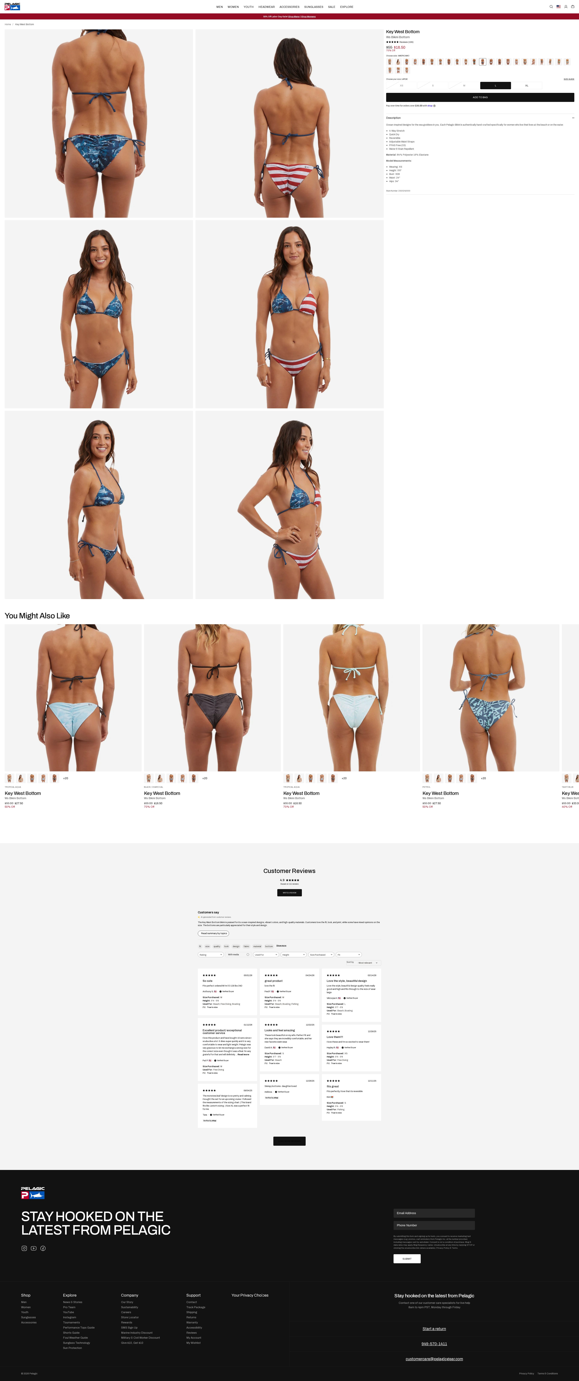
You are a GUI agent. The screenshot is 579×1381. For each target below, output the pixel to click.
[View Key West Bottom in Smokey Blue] (389, 70)
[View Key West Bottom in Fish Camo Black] (550, 61)
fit (200, 946)
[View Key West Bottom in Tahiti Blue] (474, 61)
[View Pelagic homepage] (32, 1193)
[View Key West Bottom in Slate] (440, 61)
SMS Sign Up (129, 1327)
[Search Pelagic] (551, 6)
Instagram (69, 1317)
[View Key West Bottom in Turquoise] (567, 61)
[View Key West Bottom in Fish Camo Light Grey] (406, 70)
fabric (246, 946)
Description (393, 118)
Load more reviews (289, 1141)
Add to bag (480, 97)
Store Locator (130, 1317)
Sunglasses (313, 7)
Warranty (192, 1322)
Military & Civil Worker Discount (140, 1337)
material (257, 946)
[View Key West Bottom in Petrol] (406, 61)
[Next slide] (560, 698)
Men (219, 7)
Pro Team (69, 1307)
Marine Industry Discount (137, 1332)
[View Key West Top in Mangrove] (398, 61)
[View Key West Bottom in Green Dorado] (558, 61)
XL (526, 85)
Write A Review (289, 893)
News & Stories (72, 1302)
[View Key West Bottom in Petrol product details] (490, 697)
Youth (249, 7)
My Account (193, 1337)
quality (217, 946)
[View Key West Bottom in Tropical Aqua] (465, 61)
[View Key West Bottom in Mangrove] (389, 61)
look (226, 946)
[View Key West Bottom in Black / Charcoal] (499, 61)
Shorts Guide (71, 1332)
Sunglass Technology (76, 1343)
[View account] (566, 6)
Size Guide (569, 79)
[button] (572, 6)
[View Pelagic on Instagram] (24, 1248)
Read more (243, 1054)
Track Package (195, 1307)
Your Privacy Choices (250, 1295)
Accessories (289, 7)
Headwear (266, 7)
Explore (346, 7)
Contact (191, 1302)
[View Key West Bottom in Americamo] (533, 61)
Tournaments (71, 1322)
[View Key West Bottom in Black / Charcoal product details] (212, 697)
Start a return (434, 1329)
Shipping (191, 1312)
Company (129, 1295)
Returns (191, 1317)
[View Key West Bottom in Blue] (516, 61)
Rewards (126, 1322)
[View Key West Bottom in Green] (524, 61)
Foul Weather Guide (75, 1337)
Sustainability (129, 1307)
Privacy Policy (442, 1248)
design (236, 946)
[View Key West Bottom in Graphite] (432, 61)
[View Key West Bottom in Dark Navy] (423, 61)
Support (193, 1295)
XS (401, 85)
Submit (407, 1259)
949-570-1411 (434, 1344)
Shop (25, 1295)
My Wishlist (193, 1343)
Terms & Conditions (547, 1373)
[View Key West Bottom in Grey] (541, 61)
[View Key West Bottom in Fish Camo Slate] (398, 70)
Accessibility (194, 1327)
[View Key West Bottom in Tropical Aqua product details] (73, 697)
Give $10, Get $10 (132, 1343)
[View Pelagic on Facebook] (43, 1248)
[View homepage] (12, 6)
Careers (126, 1312)
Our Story (127, 1302)
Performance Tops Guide (79, 1327)
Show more (281, 945)
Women (233, 7)
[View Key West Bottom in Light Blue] (415, 61)
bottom (269, 946)
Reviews (191, 1332)
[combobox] (211, 954)
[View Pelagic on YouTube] (33, 1248)
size (207, 946)
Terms (455, 1248)
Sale (331, 7)
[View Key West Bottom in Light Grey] (508, 61)
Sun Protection (72, 1348)
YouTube (68, 1312)
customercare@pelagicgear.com (434, 1359)
